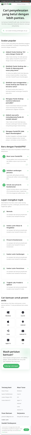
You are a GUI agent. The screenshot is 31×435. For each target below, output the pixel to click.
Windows (19, 391)
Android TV (20, 410)
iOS (18, 397)
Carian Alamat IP (6, 400)
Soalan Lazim (5, 419)
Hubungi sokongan (11, 366)
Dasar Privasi (5, 391)
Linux (18, 406)
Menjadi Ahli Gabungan (23, 416)
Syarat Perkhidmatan (7, 394)
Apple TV (19, 400)
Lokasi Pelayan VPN (7, 397)
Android (19, 403)
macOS (19, 394)
